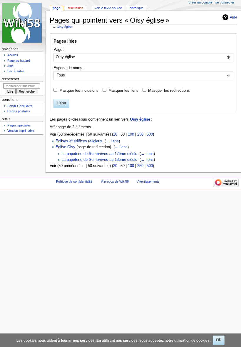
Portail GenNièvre (20, 106)
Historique (136, 8)
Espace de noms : (69, 68)
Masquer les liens (123, 91)
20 (115, 134)
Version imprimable (20, 130)
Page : (58, 50)
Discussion (75, 8)
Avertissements (148, 181)
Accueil (12, 55)
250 (140, 134)
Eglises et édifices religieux (79, 141)
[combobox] (143, 57)
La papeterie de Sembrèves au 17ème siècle (99, 154)
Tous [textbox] (61, 75)
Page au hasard (18, 60)
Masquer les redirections (169, 91)
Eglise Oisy (65, 147)
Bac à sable (15, 71)
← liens (112, 141)
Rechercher (10, 79)
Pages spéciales (19, 125)
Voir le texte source (108, 8)
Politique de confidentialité (74, 181)
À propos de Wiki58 (115, 181)
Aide (233, 17)
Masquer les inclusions (78, 91)
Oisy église (65, 27)
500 (150, 134)
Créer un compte (200, 2)
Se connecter (224, 2)
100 (131, 134)
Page (56, 8)
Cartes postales (18, 111)
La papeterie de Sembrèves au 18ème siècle (99, 160)
